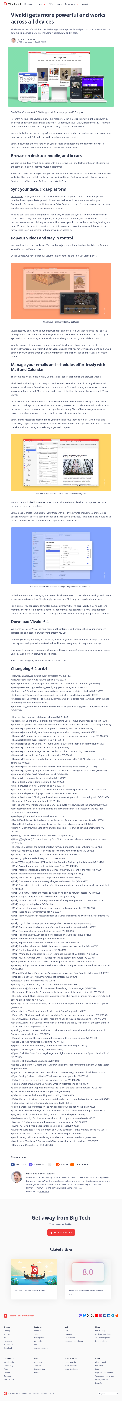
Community (70, 4)
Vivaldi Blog (100, 1331)
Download (8, 1348)
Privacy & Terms (101, 1379)
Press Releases (71, 1365)
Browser (28, 4)
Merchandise (9, 1379)
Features (37, 1331)
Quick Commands (53, 352)
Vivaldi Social (9, 1362)
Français (79, 112)
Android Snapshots (103, 1338)
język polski (68, 112)
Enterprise (8, 1341)
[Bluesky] (84, 1315)
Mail (41, 4)
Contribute (8, 1376)
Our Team (99, 1365)
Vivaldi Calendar (37, 502)
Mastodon (44, 1191)
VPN (51, 4)
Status (52, 1393)
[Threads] (88, 1315)
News (59, 4)
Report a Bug (39, 1369)
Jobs (97, 1369)
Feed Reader (70, 1338)
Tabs (36, 1334)
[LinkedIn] (108, 1315)
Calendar (68, 1334)
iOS (46, 118)
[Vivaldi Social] (80, 1315)
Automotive (8, 1344)
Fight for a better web (104, 1372)
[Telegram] (112, 1315)
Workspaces (39, 1338)
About (85, 4)
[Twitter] (92, 1315)
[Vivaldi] (12, 3)
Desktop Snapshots (103, 1334)
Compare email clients (74, 1341)
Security (98, 1383)
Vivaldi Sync (17, 196)
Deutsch (58, 112)
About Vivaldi (100, 1362)
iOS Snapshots (101, 1341)
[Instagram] (100, 1315)
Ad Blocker (38, 1341)
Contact (37, 1372)
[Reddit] (116, 1315)
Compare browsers (41, 1348)
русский (49, 112)
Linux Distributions (72, 1369)
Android (7, 1334)
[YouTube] (96, 1315)
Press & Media (70, 1362)
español (33, 112)
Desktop (7, 1331)
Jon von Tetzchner (28, 39)
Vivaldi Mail (17, 383)
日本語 (41, 112)
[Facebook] (104, 1315)
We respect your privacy (104, 1376)
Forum (6, 1369)
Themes (7, 1372)
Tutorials (37, 1365)
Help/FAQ (38, 1362)
